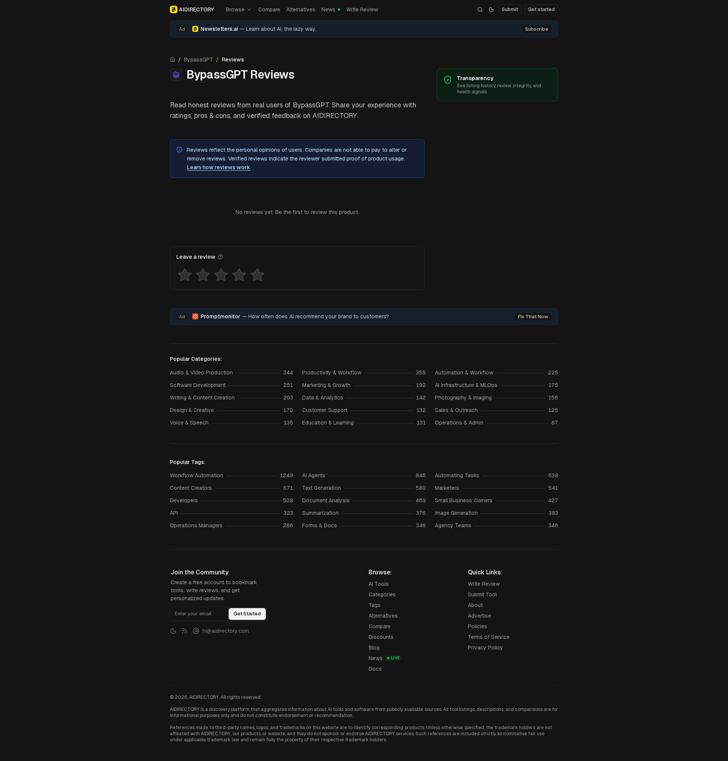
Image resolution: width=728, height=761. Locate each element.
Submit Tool (482, 594)
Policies (477, 626)
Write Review (362, 9)
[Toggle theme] (491, 9)
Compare (269, 9)
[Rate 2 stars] (203, 275)
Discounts (381, 637)
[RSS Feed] (184, 631)
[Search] (480, 9)
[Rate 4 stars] (239, 275)
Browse (235, 9)
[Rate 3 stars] (221, 275)
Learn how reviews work (218, 167)
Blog (374, 647)
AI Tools (379, 583)
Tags (375, 605)
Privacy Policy (485, 647)
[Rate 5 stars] (257, 275)
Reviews (233, 59)
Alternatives (300, 9)
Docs (375, 668)
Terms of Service (489, 637)
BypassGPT (198, 59)
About (475, 605)
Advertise (479, 615)
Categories (382, 594)
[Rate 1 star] (184, 275)
